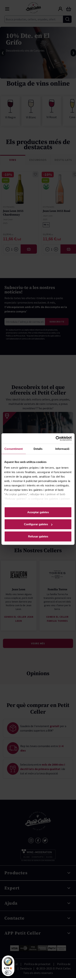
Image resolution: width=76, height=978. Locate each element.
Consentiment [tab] (13, 448)
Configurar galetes (36, 524)
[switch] (8, 973)
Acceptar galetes (38, 512)
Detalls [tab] (38, 448)
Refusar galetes (38, 536)
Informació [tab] (62, 448)
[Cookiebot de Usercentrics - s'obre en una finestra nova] (55, 438)
